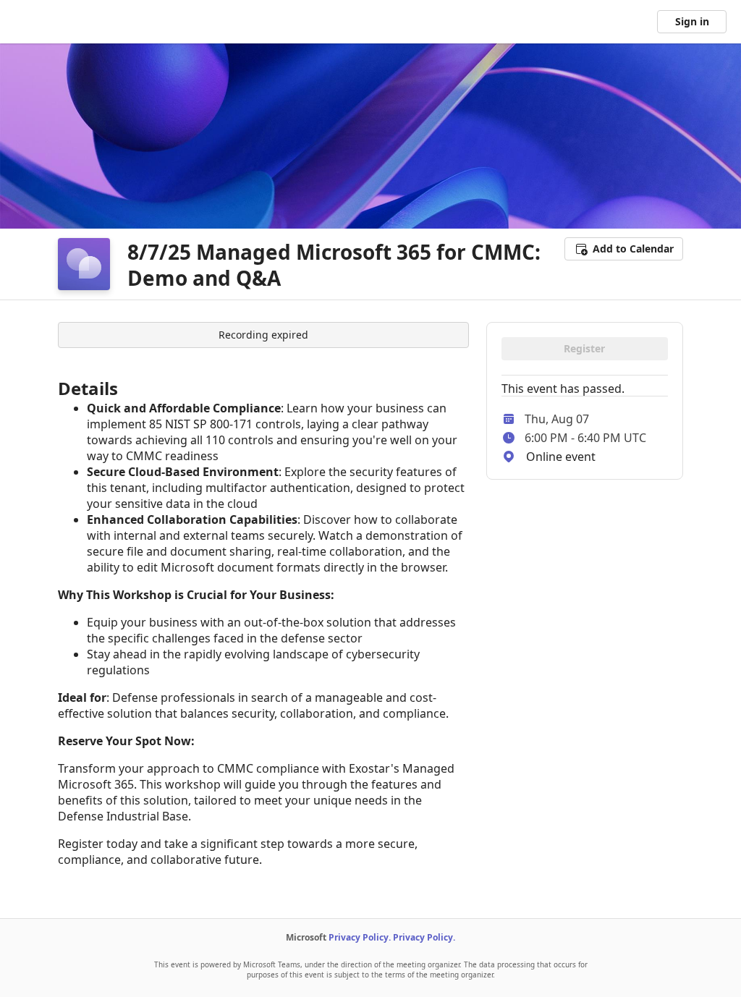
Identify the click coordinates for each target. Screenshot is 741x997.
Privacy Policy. (360, 937)
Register (584, 348)
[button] (623, 248)
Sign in (692, 21)
